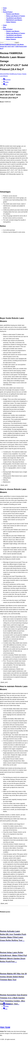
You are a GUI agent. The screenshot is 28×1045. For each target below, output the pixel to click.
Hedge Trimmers (11, 22)
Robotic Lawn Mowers (12, 14)
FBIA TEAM (9, 74)
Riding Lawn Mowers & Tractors (15, 16)
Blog (4, 10)
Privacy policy (11, 1042)
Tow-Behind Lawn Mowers (14, 18)
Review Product (7, 12)
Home (5, 8)
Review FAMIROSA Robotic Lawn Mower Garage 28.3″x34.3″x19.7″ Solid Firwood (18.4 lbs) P (13, 46)
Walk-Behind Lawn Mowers (14, 20)
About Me (18, 1042)
